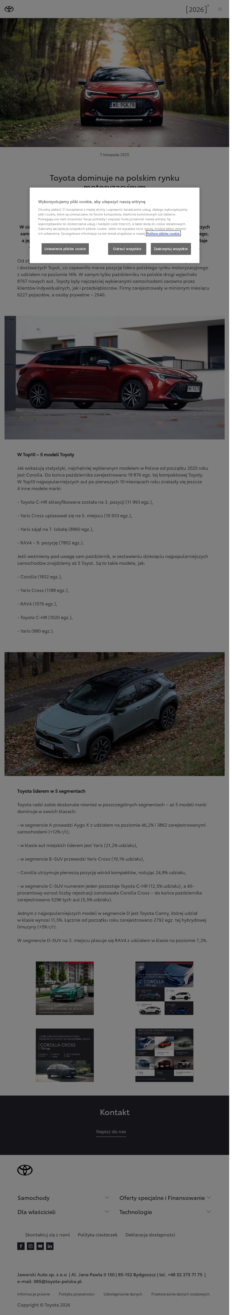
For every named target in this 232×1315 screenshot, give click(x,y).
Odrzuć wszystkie (127, 249)
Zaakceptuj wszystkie (171, 249)
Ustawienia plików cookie (65, 249)
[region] (114, 225)
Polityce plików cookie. (163, 233)
